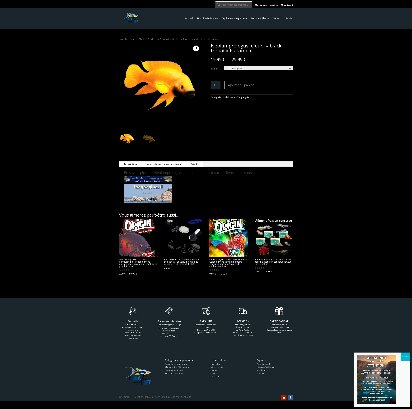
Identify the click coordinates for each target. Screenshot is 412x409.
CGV (213, 373)
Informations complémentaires (164, 164)
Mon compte (261, 5)
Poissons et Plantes (136, 39)
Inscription (216, 364)
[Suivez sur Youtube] (283, 397)
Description (130, 164)
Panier (289, 18)
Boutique (261, 370)
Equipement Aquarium (234, 18)
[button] (196, 48)
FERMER (405, 356)
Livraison (274, 5)
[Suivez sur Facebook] (290, 397)
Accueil (189, 18)
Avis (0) (194, 164)
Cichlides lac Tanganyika (159, 39)
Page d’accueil (263, 364)
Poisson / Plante (260, 18)
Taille (214, 68)
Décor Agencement (174, 370)
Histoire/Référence (207, 18)
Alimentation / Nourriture (177, 367)
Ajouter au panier (241, 85)
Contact (277, 18)
